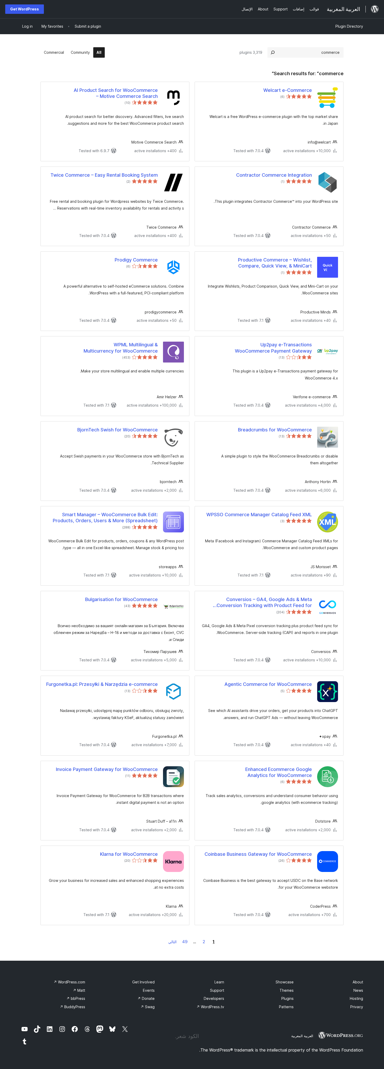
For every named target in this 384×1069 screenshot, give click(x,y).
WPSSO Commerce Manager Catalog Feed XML (259, 514)
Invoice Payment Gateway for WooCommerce (107, 769)
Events (149, 990)
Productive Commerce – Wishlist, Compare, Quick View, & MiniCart (275, 263)
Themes (287, 990)
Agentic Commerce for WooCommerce (268, 684)
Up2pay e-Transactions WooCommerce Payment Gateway (273, 347)
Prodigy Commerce (136, 260)
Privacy (356, 1007)
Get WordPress (24, 9)
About (358, 982)
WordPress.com (69, 982)
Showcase (285, 982)
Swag (148, 1007)
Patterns (286, 1007)
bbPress (75, 998)
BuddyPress (72, 1007)
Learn (219, 982)
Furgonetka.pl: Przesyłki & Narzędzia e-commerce (102, 684)
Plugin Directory (349, 26)
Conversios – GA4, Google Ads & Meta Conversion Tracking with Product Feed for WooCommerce (264, 603)
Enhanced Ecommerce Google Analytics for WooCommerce (278, 772)
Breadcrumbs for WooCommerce (275, 429)
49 (185, 941)
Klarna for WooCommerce (129, 854)
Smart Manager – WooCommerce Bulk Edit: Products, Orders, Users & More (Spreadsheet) (105, 517)
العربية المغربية (302, 1036)
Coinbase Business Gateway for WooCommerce (258, 854)
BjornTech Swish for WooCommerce (117, 429)
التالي (172, 942)
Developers (214, 998)
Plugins (287, 998)
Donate (146, 998)
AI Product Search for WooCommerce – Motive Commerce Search (116, 93)
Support (217, 990)
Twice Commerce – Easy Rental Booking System (104, 175)
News (358, 990)
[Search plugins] (272, 52)
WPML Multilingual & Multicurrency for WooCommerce (121, 347)
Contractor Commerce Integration (274, 175)
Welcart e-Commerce (287, 90)
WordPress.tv (210, 1007)
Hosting (356, 998)
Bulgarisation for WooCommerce (121, 599)
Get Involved (143, 982)
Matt (79, 990)
